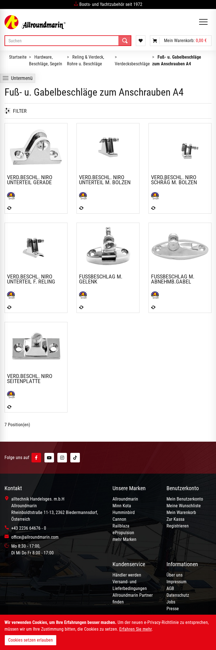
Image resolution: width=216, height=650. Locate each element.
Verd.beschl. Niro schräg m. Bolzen (174, 180)
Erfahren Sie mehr (135, 629)
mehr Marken (124, 539)
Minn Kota (121, 505)
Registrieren (177, 526)
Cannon (119, 519)
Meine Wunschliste (183, 505)
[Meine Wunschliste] (140, 40)
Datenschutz (177, 595)
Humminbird (123, 512)
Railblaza (120, 526)
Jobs (170, 602)
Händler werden (126, 575)
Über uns (174, 575)
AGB (170, 588)
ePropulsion (123, 532)
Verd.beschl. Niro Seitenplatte (29, 378)
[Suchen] (124, 40)
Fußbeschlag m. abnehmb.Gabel (172, 279)
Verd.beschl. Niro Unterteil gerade (29, 180)
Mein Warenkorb (181, 512)
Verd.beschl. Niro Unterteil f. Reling (31, 279)
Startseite (18, 57)
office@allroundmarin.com (34, 537)
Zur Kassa (175, 519)
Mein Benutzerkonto (184, 499)
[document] (108, 632)
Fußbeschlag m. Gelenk (100, 279)
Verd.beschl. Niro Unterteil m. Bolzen (104, 180)
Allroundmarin (125, 499)
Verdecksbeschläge (132, 63)
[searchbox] (67, 40)
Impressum (176, 581)
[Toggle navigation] (203, 22)
